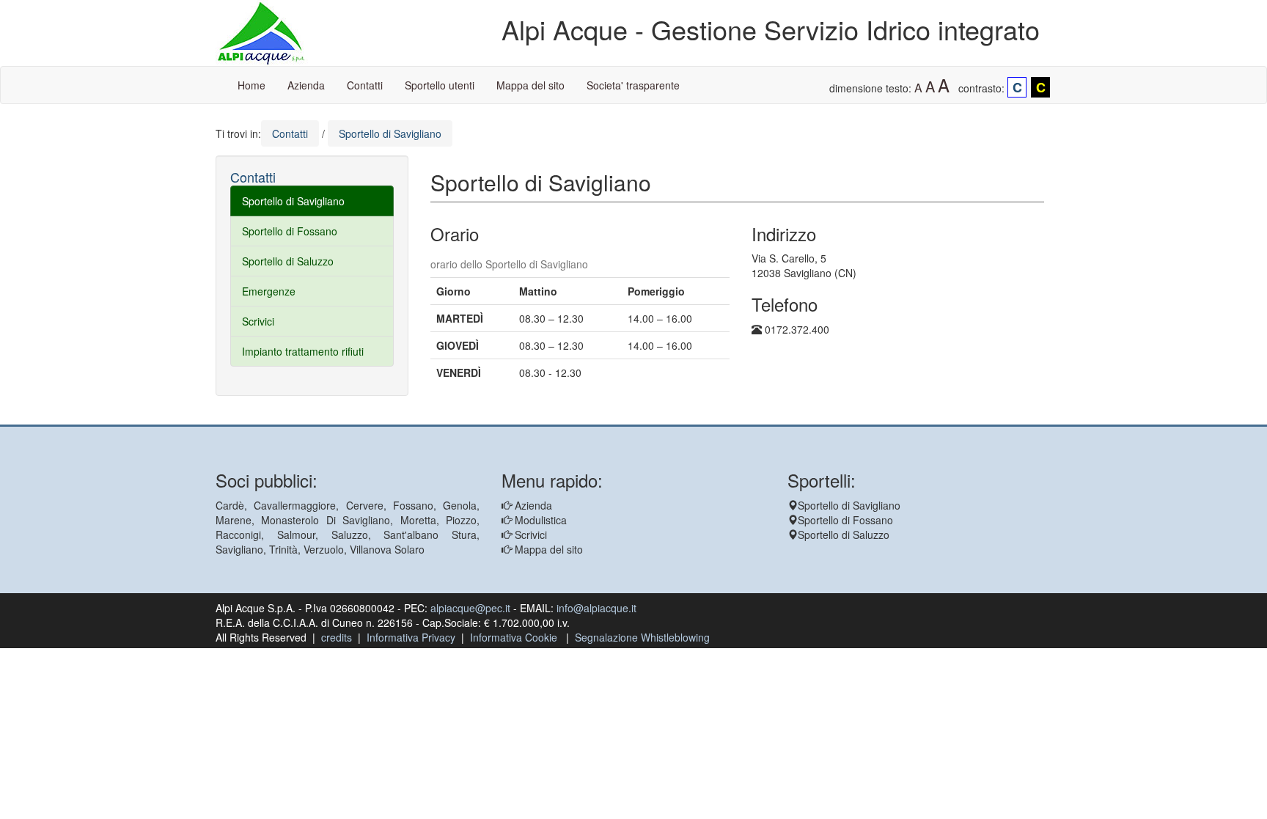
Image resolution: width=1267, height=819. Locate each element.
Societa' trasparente (633, 85)
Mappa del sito (530, 85)
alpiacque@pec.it (470, 608)
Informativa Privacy (411, 637)
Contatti (365, 85)
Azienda (306, 85)
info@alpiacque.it (596, 608)
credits (336, 637)
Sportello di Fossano (289, 231)
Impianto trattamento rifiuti (303, 351)
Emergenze (268, 291)
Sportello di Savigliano (293, 201)
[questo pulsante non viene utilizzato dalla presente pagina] (441, 417)
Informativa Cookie (513, 637)
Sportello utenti (439, 85)
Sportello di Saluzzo (288, 261)
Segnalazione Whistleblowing (642, 637)
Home (251, 85)
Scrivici (258, 321)
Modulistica (539, 520)
